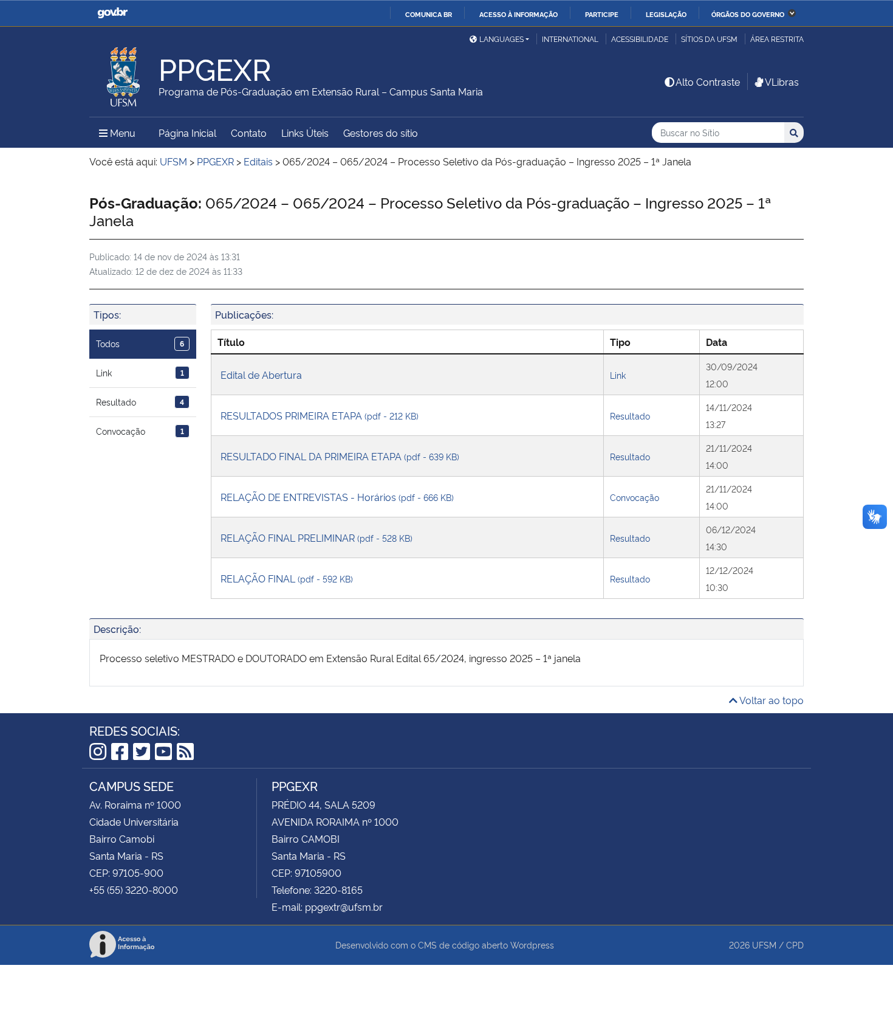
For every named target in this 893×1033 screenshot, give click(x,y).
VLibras (782, 81)
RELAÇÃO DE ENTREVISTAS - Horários (337, 496)
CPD (795, 944)
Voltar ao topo (770, 700)
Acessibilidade (639, 38)
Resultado (140, 401)
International (570, 38)
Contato (249, 132)
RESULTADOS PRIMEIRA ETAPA (320, 415)
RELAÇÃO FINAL (287, 578)
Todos (140, 343)
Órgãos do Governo (747, 14)
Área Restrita (777, 38)
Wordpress (532, 944)
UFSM (764, 944)
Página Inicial (187, 132)
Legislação (666, 14)
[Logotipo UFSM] (124, 73)
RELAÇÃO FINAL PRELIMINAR (316, 537)
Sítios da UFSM (709, 38)
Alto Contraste (708, 81)
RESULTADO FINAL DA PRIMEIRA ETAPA (340, 456)
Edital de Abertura (261, 374)
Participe (601, 14)
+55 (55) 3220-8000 (133, 889)
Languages (501, 38)
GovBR (112, 13)
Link (140, 372)
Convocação (140, 431)
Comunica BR (428, 14)
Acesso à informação (518, 14)
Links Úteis (305, 132)
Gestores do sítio (380, 132)
